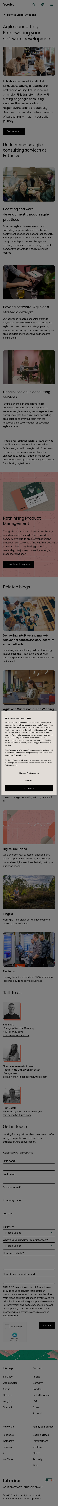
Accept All (29, 788)
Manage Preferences (29, 773)
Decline (29, 781)
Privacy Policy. (20, 755)
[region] (29, 753)
